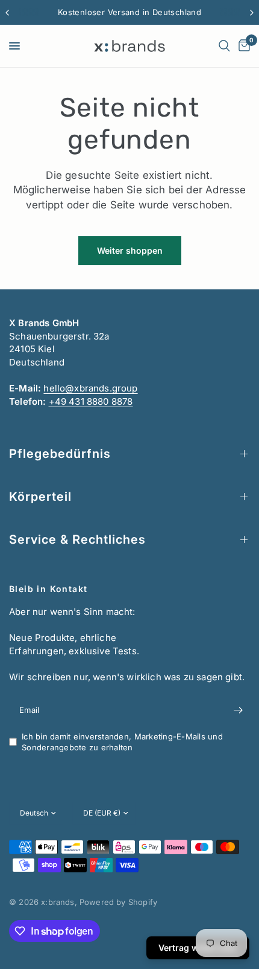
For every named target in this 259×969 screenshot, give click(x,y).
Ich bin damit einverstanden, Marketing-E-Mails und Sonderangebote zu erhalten (122, 742)
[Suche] (224, 46)
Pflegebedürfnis (60, 453)
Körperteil (40, 496)
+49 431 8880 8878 (91, 401)
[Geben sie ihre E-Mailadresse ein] (238, 710)
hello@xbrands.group (90, 388)
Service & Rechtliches (77, 539)
